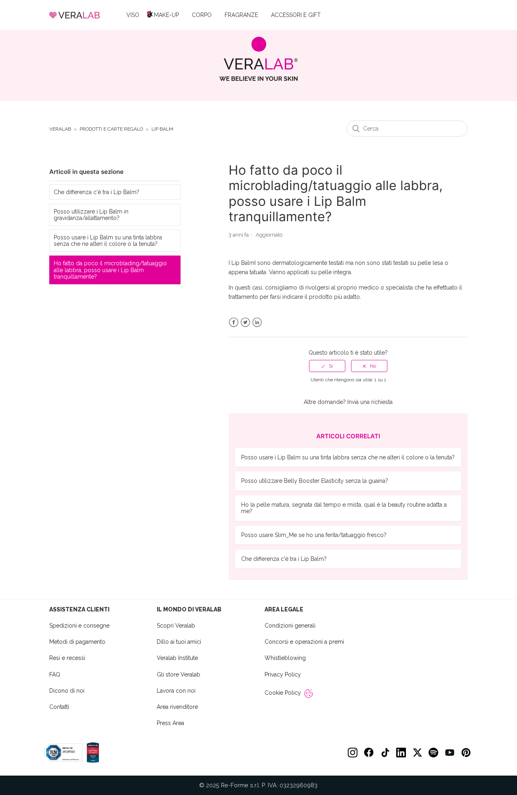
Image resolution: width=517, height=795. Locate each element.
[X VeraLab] (417, 752)
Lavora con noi (176, 690)
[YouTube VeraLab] (449, 752)
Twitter (245, 322)
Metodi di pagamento (77, 642)
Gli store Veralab (178, 674)
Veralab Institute (177, 658)
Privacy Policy (283, 674)
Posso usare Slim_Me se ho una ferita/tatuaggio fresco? (314, 535)
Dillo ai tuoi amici (179, 642)
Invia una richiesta (370, 402)
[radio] (327, 366)
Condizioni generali (290, 625)
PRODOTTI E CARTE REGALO (111, 129)
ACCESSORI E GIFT (296, 15)
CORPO (202, 15)
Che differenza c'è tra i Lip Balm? (96, 192)
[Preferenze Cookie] (309, 693)
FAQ (54, 674)
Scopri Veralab (176, 625)
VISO (132, 15)
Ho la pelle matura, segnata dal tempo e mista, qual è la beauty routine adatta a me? (344, 507)
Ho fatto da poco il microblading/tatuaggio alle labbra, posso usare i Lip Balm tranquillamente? (110, 269)
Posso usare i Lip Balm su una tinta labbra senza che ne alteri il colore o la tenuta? (108, 240)
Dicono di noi (66, 690)
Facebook (234, 322)
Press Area (170, 723)
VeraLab (60, 129)
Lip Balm (162, 129)
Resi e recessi (67, 658)
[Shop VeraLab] (258, 58)
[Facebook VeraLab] (369, 752)
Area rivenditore (177, 707)
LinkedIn (257, 322)
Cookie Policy (283, 692)
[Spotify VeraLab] (433, 752)
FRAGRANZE (241, 15)
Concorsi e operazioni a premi (304, 642)
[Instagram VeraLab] (353, 752)
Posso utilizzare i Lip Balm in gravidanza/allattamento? (91, 214)
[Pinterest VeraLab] (466, 752)
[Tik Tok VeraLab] (385, 752)
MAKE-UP (166, 15)
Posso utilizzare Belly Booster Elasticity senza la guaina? (314, 481)
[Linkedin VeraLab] (401, 752)
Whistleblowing (285, 658)
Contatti (59, 707)
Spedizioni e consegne (79, 625)
